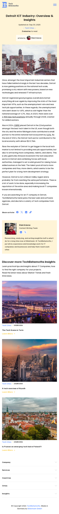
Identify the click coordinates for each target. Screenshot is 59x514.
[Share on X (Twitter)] (21, 212)
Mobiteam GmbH (35, 508)
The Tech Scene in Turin (12, 330)
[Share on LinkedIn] (26, 212)
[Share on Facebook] (17, 212)
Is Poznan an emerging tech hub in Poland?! (22, 446)
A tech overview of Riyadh (13, 388)
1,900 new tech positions (13, 116)
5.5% (49, 134)
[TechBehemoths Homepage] (10, 4)
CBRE (16, 125)
